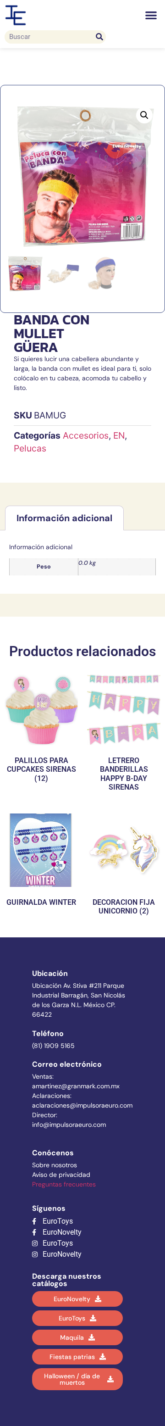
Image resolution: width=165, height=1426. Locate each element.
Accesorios (86, 435)
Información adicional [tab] (64, 518)
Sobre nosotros (54, 1165)
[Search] (99, 37)
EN (119, 435)
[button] (151, 15)
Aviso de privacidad (61, 1174)
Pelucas (30, 448)
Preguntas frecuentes (64, 1184)
